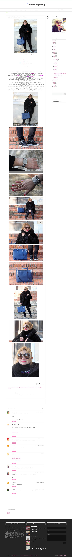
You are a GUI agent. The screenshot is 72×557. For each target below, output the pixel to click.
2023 (54, 45)
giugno (55, 66)
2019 (54, 50)
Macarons (32, 541)
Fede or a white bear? (34, 526)
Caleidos (24, 59)
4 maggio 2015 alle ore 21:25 (39, 482)
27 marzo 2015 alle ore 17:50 (39, 438)
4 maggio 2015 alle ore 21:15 (39, 472)
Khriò (24, 61)
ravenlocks (14, 412)
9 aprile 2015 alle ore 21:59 (39, 445)
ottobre (55, 60)
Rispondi (14, 421)
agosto (55, 63)
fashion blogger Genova (20, 387)
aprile (55, 69)
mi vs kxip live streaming (16, 457)
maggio (55, 67)
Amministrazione (34, 555)
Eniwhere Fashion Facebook (17, 433)
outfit (36, 387)
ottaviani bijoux (31, 387)
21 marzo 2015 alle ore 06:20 (39, 411)
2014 (54, 80)
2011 (54, 85)
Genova (25, 387)
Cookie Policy (28, 555)
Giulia (13, 489)
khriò (28, 387)
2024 (54, 43)
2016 (54, 55)
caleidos (13, 387)
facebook (8, 512)
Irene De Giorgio (15, 466)
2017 (54, 53)
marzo (55, 70)
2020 (54, 49)
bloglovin (8, 513)
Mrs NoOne (14, 448)
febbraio (55, 77)
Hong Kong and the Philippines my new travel (60, 74)
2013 (54, 82)
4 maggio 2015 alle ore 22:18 (39, 489)
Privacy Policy (22, 555)
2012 (54, 83)
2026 (54, 40)
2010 (54, 86)
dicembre (56, 57)
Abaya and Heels (15, 438)
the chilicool (14, 472)
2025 (54, 42)
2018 (54, 52)
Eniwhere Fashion (15, 424)
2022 (54, 46)
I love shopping (15, 555)
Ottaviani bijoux (24, 63)
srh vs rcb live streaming (16, 459)
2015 (54, 56)
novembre (56, 59)
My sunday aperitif (34, 531)
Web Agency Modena (62, 555)
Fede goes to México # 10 (35, 546)
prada (38, 387)
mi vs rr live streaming (16, 461)
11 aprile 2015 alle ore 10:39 (39, 453)
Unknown (14, 445)
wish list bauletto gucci (34, 536)
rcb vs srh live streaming (16, 458)
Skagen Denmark (22, 62)
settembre (56, 62)
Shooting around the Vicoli (58, 75)
